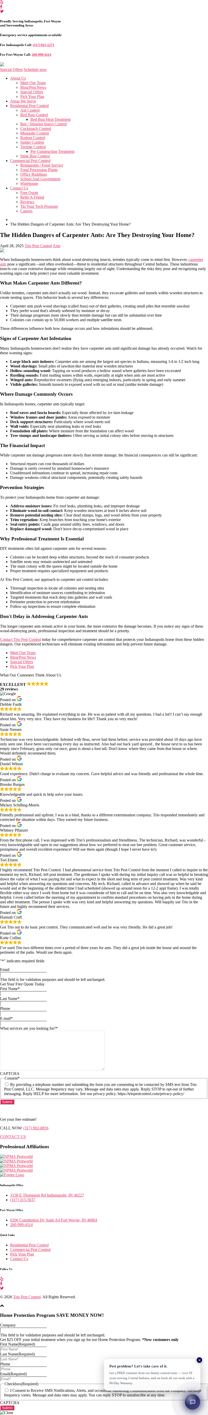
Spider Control (32, 142)
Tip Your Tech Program (39, 206)
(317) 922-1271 (43, 45)
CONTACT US (13, 1136)
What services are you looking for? (29, 1028)
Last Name (10, 998)
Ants (56, 246)
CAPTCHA (10, 1073)
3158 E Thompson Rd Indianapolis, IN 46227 (47, 1195)
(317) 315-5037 (22, 1200)
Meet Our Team (33, 83)
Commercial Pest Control (30, 160)
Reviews (27, 202)
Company (8, 1325)
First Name (10, 988)
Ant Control (30, 110)
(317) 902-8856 (35, 1128)
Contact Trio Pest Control (20, 639)
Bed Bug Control (34, 115)
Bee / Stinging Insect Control (43, 124)
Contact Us (19, 188)
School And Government (40, 179)
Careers (26, 211)
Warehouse (29, 183)
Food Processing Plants (39, 170)
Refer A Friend (32, 197)
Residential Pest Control (29, 106)
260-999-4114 (41, 54)
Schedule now (35, 69)
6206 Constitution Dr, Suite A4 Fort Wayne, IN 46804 (53, 1220)
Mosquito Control (34, 133)
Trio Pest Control (38, 246)
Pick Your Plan (32, 96)
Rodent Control (32, 138)
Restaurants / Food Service (41, 165)
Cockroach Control (35, 128)
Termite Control (33, 147)
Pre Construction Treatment (52, 151)
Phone (5, 1008)
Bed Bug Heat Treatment (50, 119)
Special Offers (11, 69)
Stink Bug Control (35, 156)
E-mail (6, 1018)
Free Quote (29, 192)
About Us (18, 78)
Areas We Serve (23, 101)
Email (4, 969)
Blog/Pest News (33, 87)
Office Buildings (33, 174)
